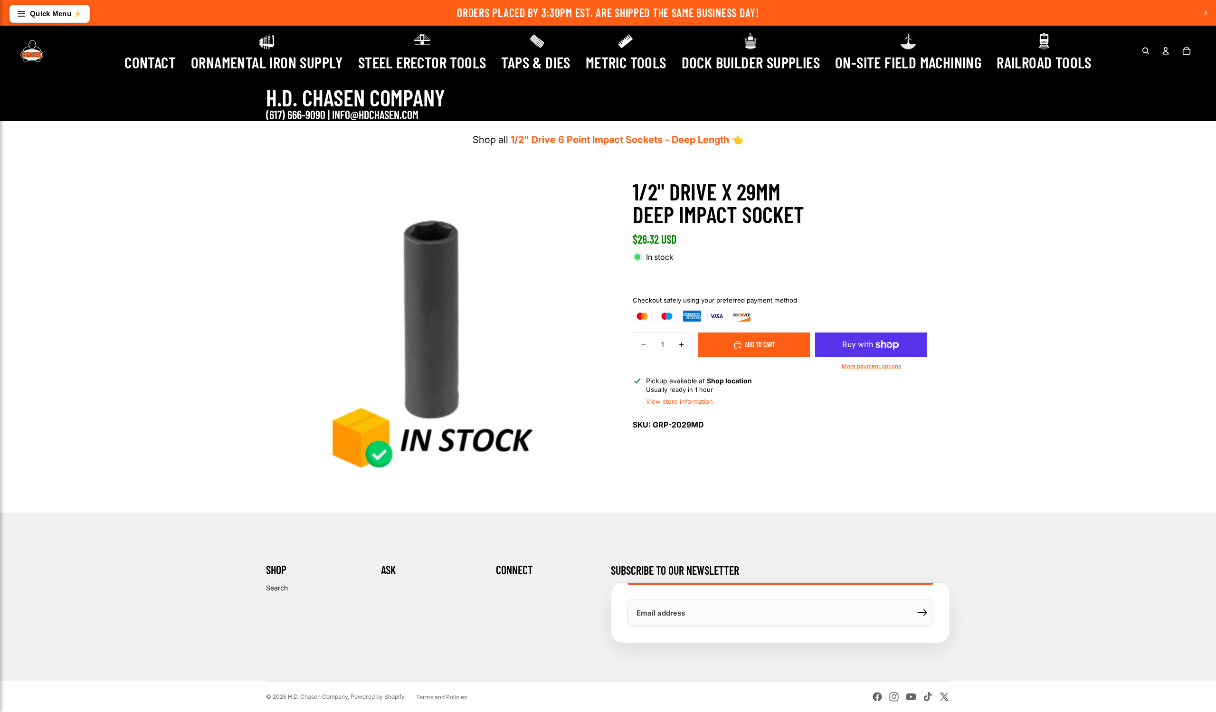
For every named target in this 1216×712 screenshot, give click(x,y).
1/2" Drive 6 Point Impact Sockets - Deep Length (620, 139)
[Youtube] (911, 697)
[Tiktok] (927, 697)
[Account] (1165, 50)
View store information (679, 401)
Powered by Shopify (378, 696)
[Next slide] (1205, 12)
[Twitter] (944, 697)
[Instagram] (894, 697)
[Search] (1145, 50)
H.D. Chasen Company (318, 696)
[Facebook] (877, 697)
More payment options (871, 366)
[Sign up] (922, 613)
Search (277, 588)
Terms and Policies (441, 697)
